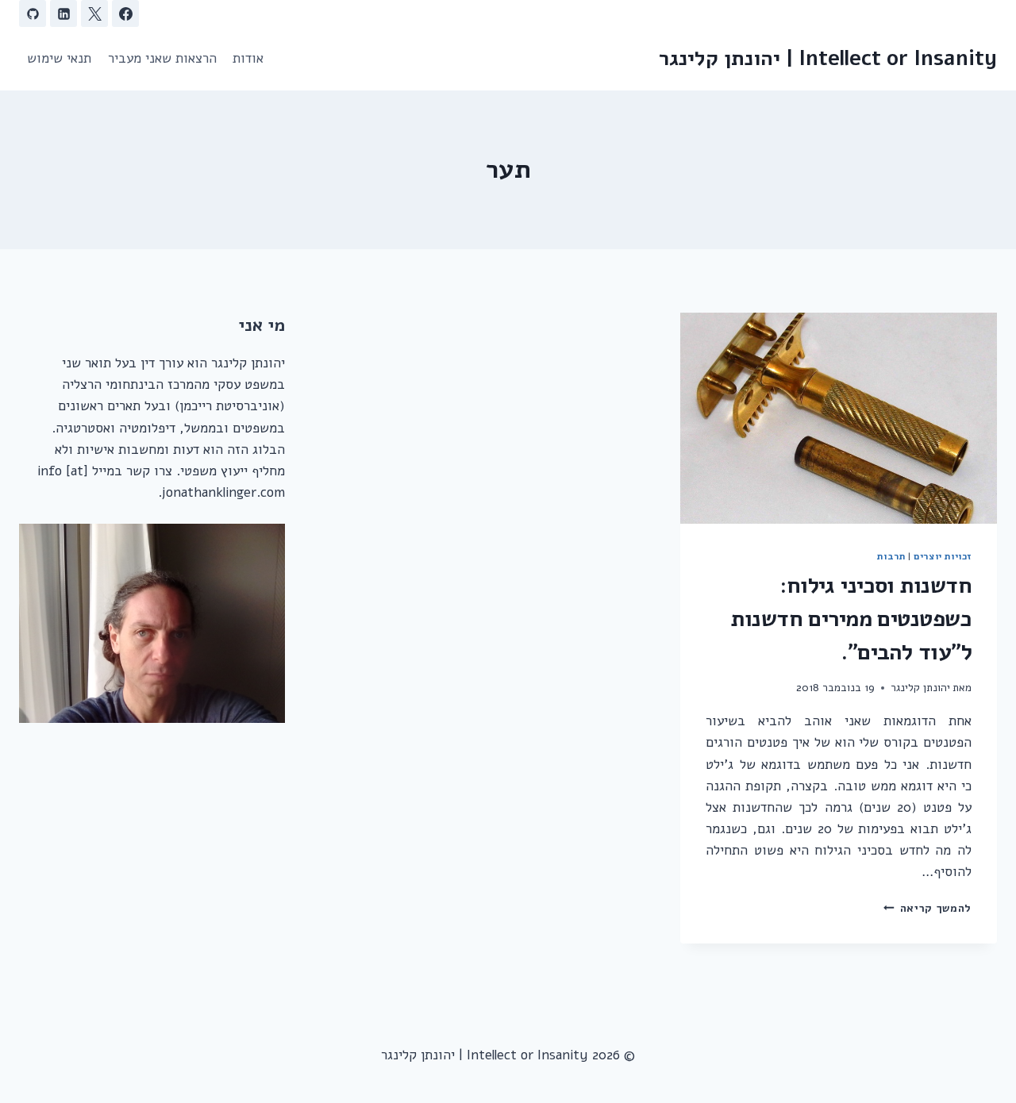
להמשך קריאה (927, 908)
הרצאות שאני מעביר (162, 58)
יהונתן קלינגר (920, 687)
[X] (94, 13)
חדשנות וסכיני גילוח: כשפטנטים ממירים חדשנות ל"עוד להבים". (851, 619)
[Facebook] (125, 13)
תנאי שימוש (59, 58)
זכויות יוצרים (943, 556)
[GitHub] (32, 13)
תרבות (891, 556)
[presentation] (838, 418)
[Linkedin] (63, 13)
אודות (248, 58)
